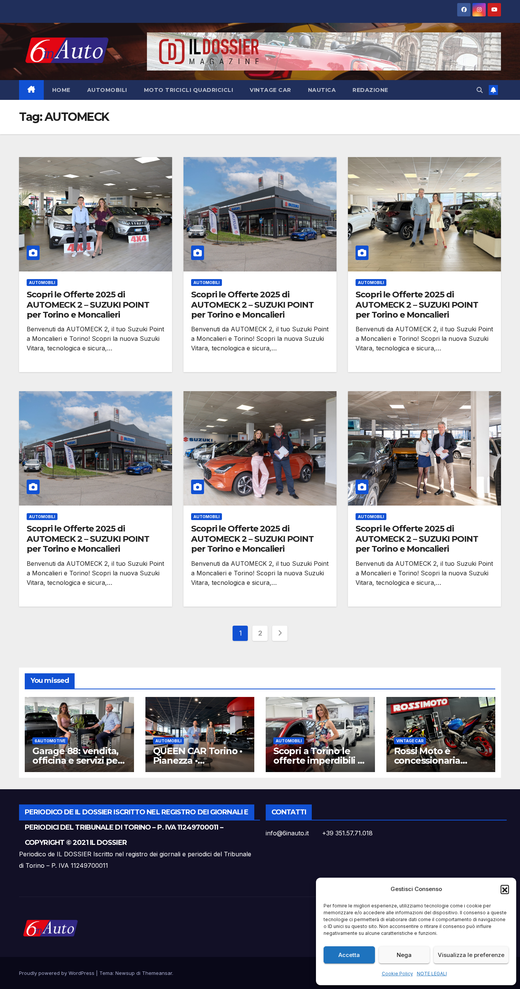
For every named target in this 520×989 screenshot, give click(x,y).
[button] (505, 889)
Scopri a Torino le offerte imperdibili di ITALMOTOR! (319, 760)
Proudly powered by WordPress (57, 973)
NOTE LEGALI (432, 973)
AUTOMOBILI (107, 90)
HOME (61, 90)
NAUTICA (322, 90)
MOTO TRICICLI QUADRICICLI (188, 90)
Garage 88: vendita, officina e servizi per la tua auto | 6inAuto (77, 760)
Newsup (125, 973)
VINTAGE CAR (270, 90)
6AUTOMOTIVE (50, 741)
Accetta (349, 954)
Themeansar (157, 973)
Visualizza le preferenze (471, 954)
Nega (404, 954)
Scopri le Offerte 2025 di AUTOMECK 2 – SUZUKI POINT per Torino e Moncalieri (88, 304)
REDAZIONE (370, 90)
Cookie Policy (397, 973)
